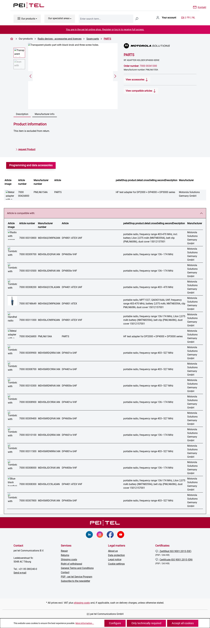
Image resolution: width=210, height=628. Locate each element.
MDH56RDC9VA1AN (49, 500)
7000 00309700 (27, 254)
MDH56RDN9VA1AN (49, 385)
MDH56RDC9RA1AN (49, 369)
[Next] (115, 76)
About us (113, 550)
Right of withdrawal (71, 563)
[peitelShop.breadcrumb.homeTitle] (12, 38)
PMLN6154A (41, 192)
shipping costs (82, 602)
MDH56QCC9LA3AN (49, 287)
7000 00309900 (27, 352)
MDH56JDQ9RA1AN (49, 434)
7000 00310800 (27, 237)
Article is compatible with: (21, 213)
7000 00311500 (27, 451)
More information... (84, 623)
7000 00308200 (27, 287)
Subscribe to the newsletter (75, 581)
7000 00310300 (27, 385)
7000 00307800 (27, 500)
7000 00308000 (27, 467)
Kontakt (202, 7)
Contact (65, 572)
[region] (65, 76)
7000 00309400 (27, 418)
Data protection (116, 555)
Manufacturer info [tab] (44, 114)
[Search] (136, 19)
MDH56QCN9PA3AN (49, 237)
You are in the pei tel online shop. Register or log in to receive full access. (105, 29)
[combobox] (106, 19)
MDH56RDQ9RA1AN (49, 352)
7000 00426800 (27, 336)
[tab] (22, 114)
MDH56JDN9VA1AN (49, 270)
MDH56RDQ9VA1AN (49, 418)
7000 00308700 (27, 369)
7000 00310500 (27, 270)
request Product (26, 149)
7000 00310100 (27, 434)
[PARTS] (73, 76)
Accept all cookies (183, 623)
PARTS (107, 38)
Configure (115, 623)
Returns (65, 555)
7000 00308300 (27, 484)
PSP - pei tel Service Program (76, 576)
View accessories (135, 79)
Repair (64, 550)
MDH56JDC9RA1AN (49, 402)
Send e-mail (20, 572)
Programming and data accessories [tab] (31, 165)
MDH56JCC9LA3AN (49, 484)
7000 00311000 (27, 320)
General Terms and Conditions (77, 568)
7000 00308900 (27, 402)
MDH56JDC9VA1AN (49, 467)
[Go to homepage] (26, 5)
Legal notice (114, 559)
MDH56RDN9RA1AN (49, 451)
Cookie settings (116, 563)
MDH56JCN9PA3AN (49, 320)
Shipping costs (69, 559)
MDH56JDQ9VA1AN (49, 254)
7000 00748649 (27, 303)
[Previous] (30, 76)
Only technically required (146, 623)
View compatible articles (139, 90)
